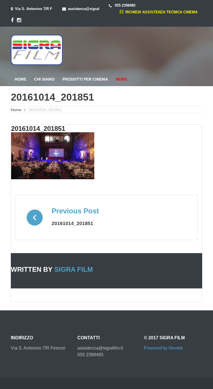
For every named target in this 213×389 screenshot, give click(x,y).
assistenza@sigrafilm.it (88, 9)
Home (20, 79)
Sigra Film (73, 269)
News (121, 79)
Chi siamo (44, 79)
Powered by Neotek (163, 348)
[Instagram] (19, 20)
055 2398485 (124, 5)
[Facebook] (12, 20)
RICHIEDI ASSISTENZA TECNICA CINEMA (160, 12)
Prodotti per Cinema (85, 79)
